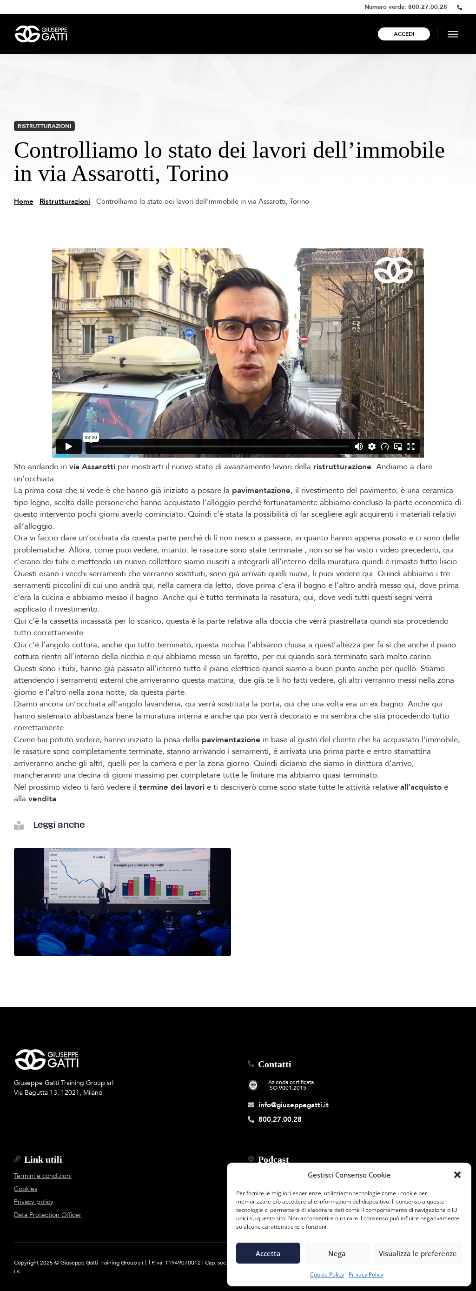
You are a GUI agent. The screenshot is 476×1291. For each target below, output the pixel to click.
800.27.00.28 (427, 7)
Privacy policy (33, 1202)
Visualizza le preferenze (418, 1253)
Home (23, 201)
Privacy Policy (366, 1274)
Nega (337, 1253)
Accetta (268, 1253)
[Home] (41, 34)
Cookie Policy (327, 1274)
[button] (457, 1174)
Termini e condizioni (43, 1175)
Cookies (25, 1189)
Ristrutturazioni (44, 126)
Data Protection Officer (47, 1215)
